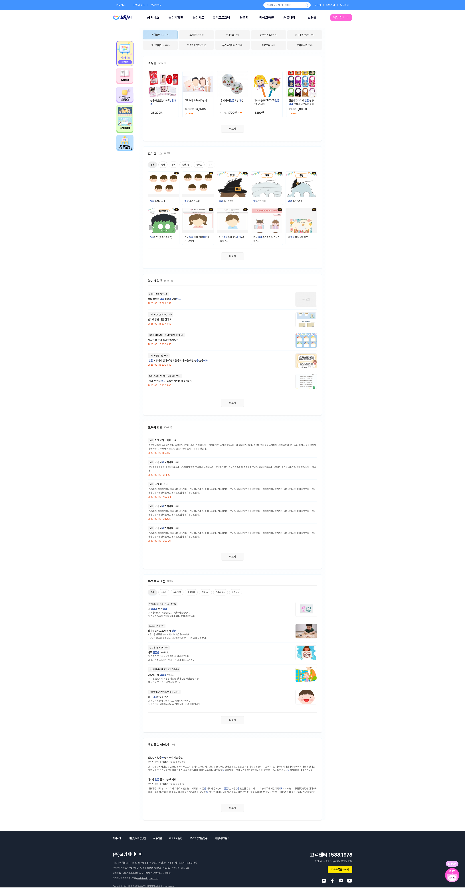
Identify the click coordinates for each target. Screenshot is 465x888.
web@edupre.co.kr (147, 878)
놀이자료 (198, 17)
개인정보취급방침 (137, 838)
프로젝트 (191, 592)
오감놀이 (235, 592)
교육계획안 (160, 45)
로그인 (317, 5)
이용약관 (157, 838)
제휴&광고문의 (222, 838)
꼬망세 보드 (139, 5)
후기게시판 (305, 45)
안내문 (199, 164)
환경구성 (185, 164)
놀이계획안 (176, 17)
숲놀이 (164, 592)
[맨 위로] (452, 864)
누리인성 (177, 592)
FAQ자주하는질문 (198, 838)
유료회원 (344, 5)
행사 (163, 164)
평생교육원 (266, 17)
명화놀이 (205, 592)
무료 (210, 164)
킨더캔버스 (121, 5)
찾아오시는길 (175, 838)
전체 (152, 164)
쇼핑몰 (312, 17)
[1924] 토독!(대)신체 (196, 100)
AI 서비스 (153, 17)
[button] (311, 94)
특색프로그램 (221, 17)
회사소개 (117, 838)
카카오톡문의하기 (340, 869)
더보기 (232, 128)
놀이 (173, 164)
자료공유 (268, 45)
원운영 (244, 17)
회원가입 (330, 5)
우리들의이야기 (232, 45)
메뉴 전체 (339, 17)
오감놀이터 (156, 5)
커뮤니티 (289, 17)
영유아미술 (220, 592)
